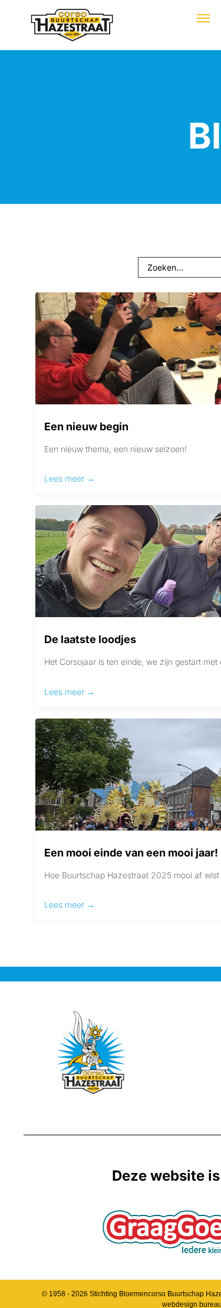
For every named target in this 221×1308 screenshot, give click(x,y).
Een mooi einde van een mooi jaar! (131, 852)
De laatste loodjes (90, 639)
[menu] (203, 18)
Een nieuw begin (86, 426)
